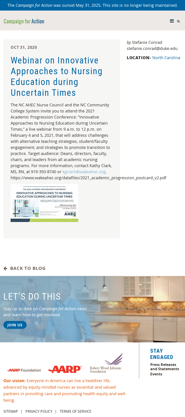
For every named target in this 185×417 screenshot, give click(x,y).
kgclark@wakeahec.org (84, 171)
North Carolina (166, 57)
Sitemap (10, 411)
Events (156, 374)
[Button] (172, 20)
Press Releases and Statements (164, 366)
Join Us (15, 325)
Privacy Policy (38, 411)
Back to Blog (26, 268)
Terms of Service (75, 411)
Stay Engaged (161, 354)
